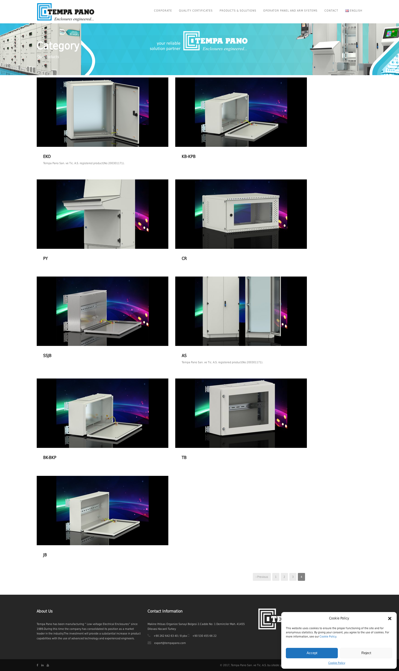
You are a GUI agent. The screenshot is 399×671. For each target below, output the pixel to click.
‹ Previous (262, 577)
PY (45, 258)
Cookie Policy (328, 636)
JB (45, 554)
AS (184, 355)
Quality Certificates (196, 10)
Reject (366, 653)
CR (184, 258)
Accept (312, 653)
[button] (389, 618)
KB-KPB (189, 156)
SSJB (47, 355)
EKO (47, 156)
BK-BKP (49, 457)
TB (184, 457)
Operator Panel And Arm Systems (290, 10)
